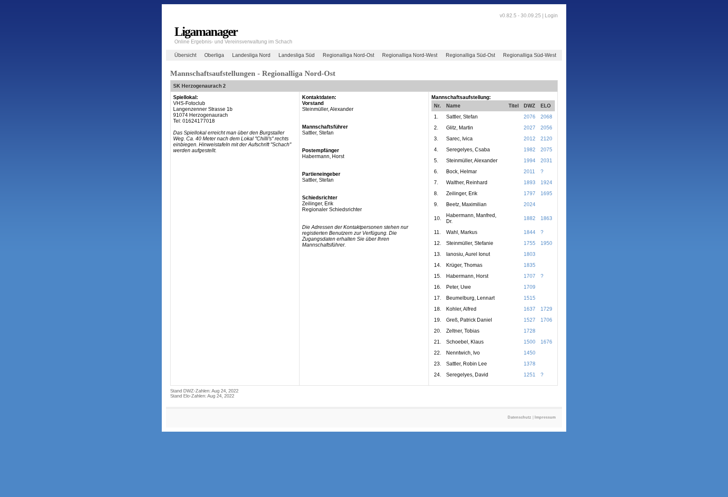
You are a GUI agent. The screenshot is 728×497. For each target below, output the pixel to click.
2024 (529, 204)
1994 (529, 161)
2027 (529, 128)
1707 (529, 276)
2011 (529, 172)
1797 (529, 193)
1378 (529, 364)
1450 (529, 353)
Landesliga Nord (251, 55)
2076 (529, 117)
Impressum (545, 417)
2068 (546, 117)
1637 (529, 309)
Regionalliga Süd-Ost (470, 55)
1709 (529, 287)
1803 (529, 254)
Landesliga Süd (296, 55)
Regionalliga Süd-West (529, 55)
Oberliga (214, 55)
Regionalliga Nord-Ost (348, 55)
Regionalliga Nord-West (409, 55)
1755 (529, 243)
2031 (546, 161)
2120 (546, 139)
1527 (529, 320)
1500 (529, 342)
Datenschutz (519, 417)
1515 (529, 298)
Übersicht (185, 55)
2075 (546, 150)
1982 (529, 150)
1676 (546, 342)
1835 (529, 265)
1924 (546, 182)
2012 (529, 139)
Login (551, 16)
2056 (546, 128)
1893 (529, 182)
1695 (546, 193)
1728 (529, 331)
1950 (546, 243)
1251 (529, 375)
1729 (546, 309)
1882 (529, 218)
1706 (546, 320)
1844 (529, 232)
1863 (546, 218)
